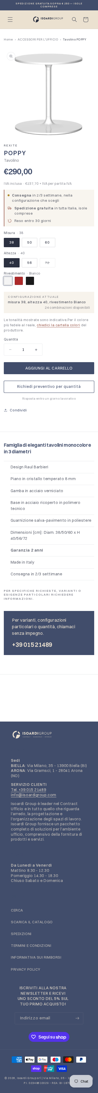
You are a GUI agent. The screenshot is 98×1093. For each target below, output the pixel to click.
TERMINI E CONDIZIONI (31, 945)
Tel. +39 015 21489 (28, 789)
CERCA (17, 910)
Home (8, 39)
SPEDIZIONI (21, 933)
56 (29, 262)
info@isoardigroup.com (33, 794)
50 (29, 242)
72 (50, 263)
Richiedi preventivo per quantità (49, 386)
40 (11, 262)
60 (47, 242)
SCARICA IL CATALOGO (32, 922)
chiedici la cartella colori (58, 325)
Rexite (11, 145)
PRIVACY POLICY (25, 969)
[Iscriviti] (77, 1018)
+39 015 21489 (32, 644)
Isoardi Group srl (29, 1078)
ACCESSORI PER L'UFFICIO (38, 39)
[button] (10, 19)
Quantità (11, 339)
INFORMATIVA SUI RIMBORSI (36, 957)
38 (11, 242)
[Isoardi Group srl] (49, 735)
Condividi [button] (18, 410)
